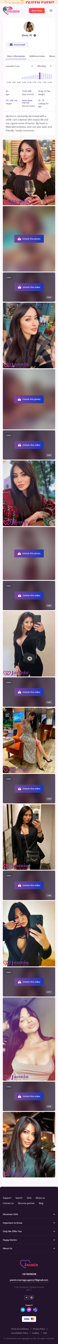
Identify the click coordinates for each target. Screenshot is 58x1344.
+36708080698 (29, 1274)
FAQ (45, 1333)
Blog (41, 1203)
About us (40, 1197)
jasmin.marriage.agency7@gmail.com (29, 1280)
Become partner (26, 1203)
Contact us (8, 1203)
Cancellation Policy (19, 1333)
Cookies (35, 1333)
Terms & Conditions (20, 1329)
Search (19, 1197)
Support (7, 1197)
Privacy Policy (39, 1329)
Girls (29, 1197)
